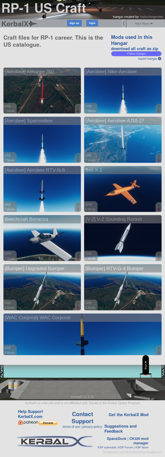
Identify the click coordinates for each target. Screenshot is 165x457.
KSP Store (141, 447)
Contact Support (82, 417)
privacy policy (92, 426)
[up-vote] (78, 107)
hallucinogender (151, 17)
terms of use (71, 426)
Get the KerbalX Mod (128, 414)
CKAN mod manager (138, 441)
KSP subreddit (107, 447)
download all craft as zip (134, 48)
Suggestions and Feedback (120, 428)
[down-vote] (78, 111)
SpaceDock (116, 438)
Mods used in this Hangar (131, 39)
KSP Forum (125, 447)
